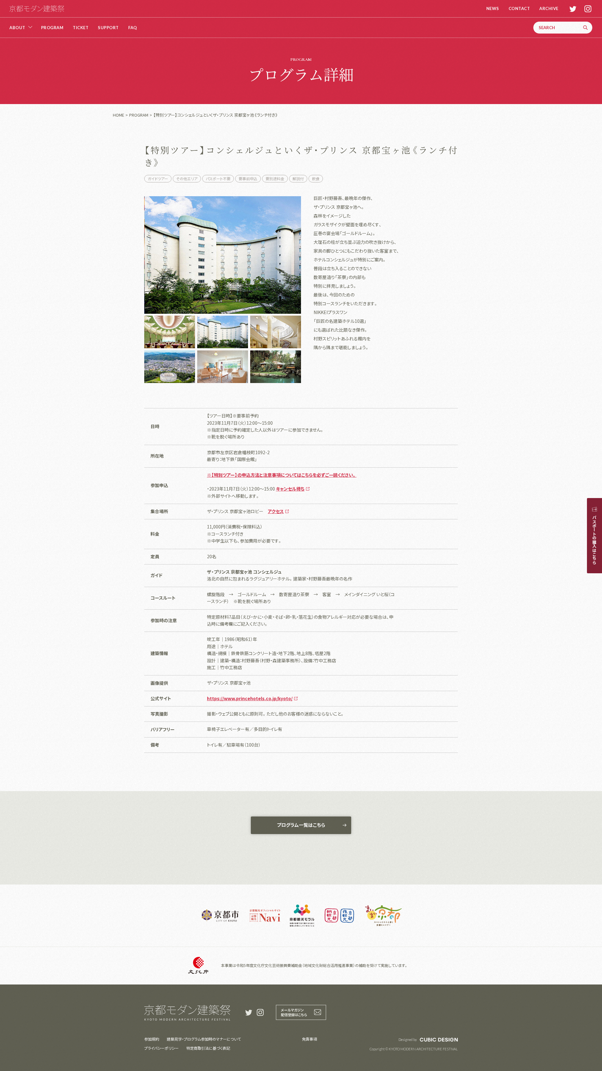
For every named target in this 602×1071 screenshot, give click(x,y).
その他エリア (187, 178)
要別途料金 (275, 178)
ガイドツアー (158, 178)
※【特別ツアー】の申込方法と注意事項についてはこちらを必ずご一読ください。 (281, 475)
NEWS (492, 9)
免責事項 (309, 1039)
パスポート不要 (218, 178)
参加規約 (151, 1039)
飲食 (315, 178)
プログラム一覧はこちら (301, 825)
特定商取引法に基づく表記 (208, 1048)
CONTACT (519, 9)
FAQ (132, 28)
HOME (118, 115)
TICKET (80, 28)
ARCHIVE (548, 9)
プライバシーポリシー (161, 1048)
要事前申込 (248, 178)
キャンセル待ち (290, 489)
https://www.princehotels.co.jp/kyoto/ (250, 698)
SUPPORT (108, 28)
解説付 (298, 178)
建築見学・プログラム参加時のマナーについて (204, 1039)
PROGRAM (52, 28)
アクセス (276, 511)
